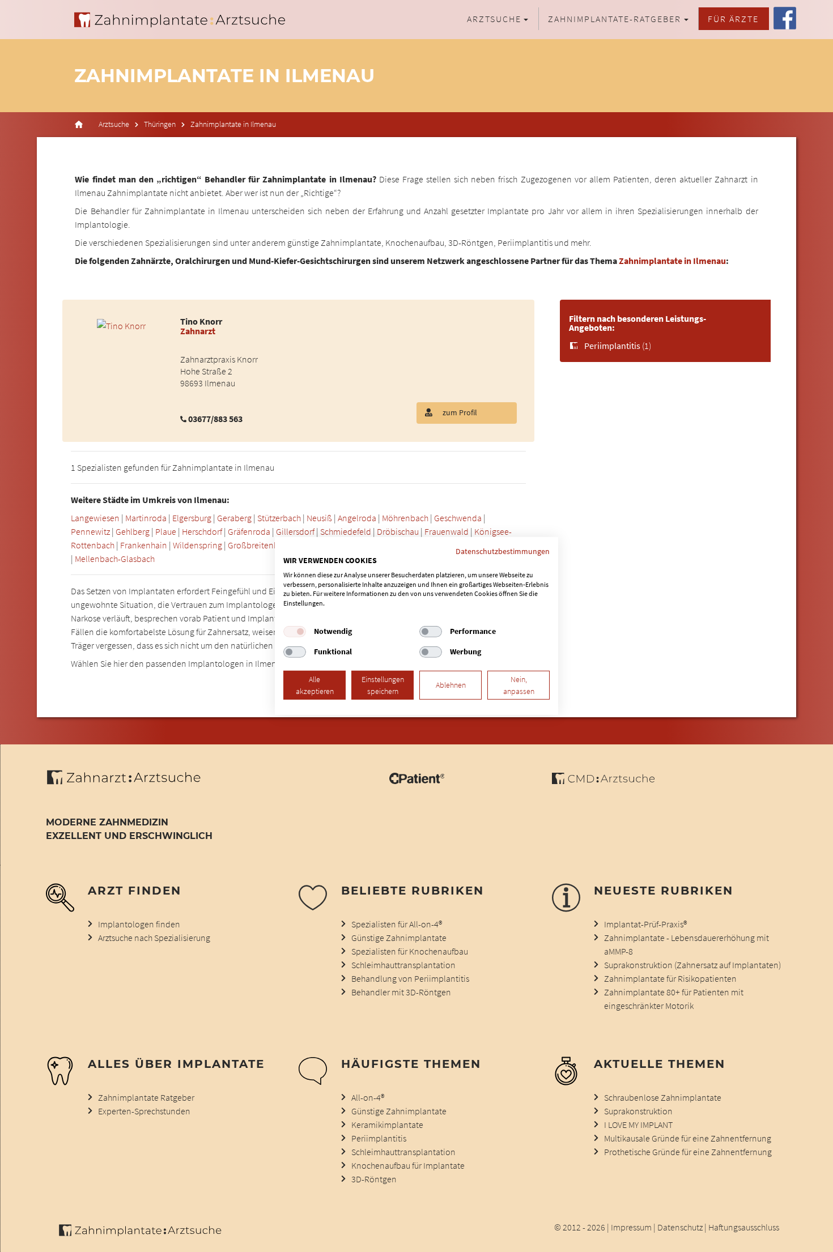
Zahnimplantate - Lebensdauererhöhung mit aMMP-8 (686, 944)
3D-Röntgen (374, 1179)
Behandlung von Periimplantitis (410, 978)
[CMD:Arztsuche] (603, 780)
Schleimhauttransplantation (403, 964)
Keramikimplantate (387, 1124)
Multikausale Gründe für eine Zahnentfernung (687, 1138)
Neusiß (319, 517)
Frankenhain (143, 545)
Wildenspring (197, 545)
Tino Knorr (201, 321)
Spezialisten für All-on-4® (396, 924)
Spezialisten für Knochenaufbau (409, 951)
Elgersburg (191, 517)
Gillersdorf (295, 531)
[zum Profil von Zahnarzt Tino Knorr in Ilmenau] (121, 324)
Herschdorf (202, 531)
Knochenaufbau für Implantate (408, 1165)
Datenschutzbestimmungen (503, 551)
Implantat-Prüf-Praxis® (645, 924)
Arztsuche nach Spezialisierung (154, 937)
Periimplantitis (612, 346)
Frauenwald (446, 531)
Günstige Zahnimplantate (399, 937)
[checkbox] (294, 631)
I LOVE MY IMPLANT (638, 1124)
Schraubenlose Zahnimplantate (662, 1097)
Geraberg (234, 517)
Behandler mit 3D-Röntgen (401, 992)
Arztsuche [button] (494, 18)
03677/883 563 (215, 418)
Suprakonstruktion (638, 1111)
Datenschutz (680, 1227)
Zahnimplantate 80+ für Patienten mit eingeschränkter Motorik (673, 998)
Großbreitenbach (260, 545)
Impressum (631, 1227)
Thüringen (160, 124)
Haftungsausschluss (743, 1227)
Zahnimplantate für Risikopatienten (670, 978)
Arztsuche (114, 124)
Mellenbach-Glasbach (115, 558)
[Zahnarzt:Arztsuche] (129, 783)
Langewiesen (95, 517)
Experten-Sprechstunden (144, 1111)
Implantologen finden (139, 924)
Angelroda (357, 517)
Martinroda (146, 517)
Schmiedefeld (345, 531)
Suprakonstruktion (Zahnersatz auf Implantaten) (692, 964)
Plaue (165, 531)
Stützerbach (279, 517)
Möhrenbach (405, 517)
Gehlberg (133, 531)
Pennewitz (90, 531)
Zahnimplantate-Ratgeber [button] (614, 18)
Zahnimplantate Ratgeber (146, 1097)
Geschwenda (458, 517)
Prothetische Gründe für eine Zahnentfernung (688, 1151)
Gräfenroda (249, 531)
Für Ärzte (733, 18)
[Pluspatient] (417, 780)
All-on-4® (367, 1097)
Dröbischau (398, 531)
